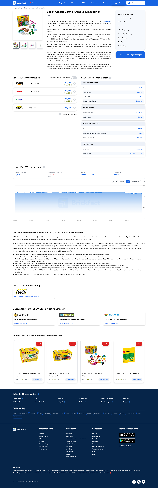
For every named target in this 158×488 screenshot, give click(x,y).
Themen (74, 3)
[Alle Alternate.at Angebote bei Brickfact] (19, 91)
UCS (41, 413)
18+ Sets (69, 449)
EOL (83, 3)
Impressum (43, 449)
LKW (139, 413)
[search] (129, 3)
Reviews (95, 441)
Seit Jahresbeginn (136, 181)
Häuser (115, 413)
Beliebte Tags (20, 408)
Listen (94, 454)
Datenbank (69, 436)
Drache (74, 413)
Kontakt (42, 441)
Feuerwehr (108, 413)
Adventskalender (23, 413)
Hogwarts (47, 413)
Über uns (42, 434)
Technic (81, 402)
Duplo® (126, 399)
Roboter (89, 413)
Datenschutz (43, 446)
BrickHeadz (16, 402)
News (68, 454)
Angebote (62, 3)
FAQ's (41, 439)
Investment (96, 436)
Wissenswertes (97, 449)
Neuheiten (94, 3)
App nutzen (118, 3)
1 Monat (115, 181)
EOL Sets (69, 446)
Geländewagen (131, 413)
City (36, 399)
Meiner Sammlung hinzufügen (130, 55)
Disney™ (60, 399)
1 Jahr (127, 181)
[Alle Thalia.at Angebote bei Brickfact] (19, 99)
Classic (139, 92)
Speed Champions (107, 399)
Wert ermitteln (71, 457)
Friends (125, 402)
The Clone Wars (18, 417)
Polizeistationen (98, 413)
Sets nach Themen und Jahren (76, 439)
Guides (105, 3)
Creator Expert (106, 402)
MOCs (94, 452)
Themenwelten (71, 441)
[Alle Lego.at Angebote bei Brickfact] (19, 107)
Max (144, 181)
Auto (67, 413)
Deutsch (128, 446)
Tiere (62, 413)
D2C (15, 413)
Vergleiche (95, 444)
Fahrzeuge (55, 413)
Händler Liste (70, 444)
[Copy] (110, 78)
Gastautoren (43, 436)
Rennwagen (33, 413)
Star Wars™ (83, 399)
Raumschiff (81, 413)
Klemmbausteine (98, 446)
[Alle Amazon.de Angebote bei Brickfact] (19, 83)
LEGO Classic (106, 22)
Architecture (17, 399)
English (121, 446)
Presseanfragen (44, 444)
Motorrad (122, 413)
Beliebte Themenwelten (25, 394)
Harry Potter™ (39, 402)
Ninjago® (60, 402)
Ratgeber (95, 439)
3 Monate (122, 181)
